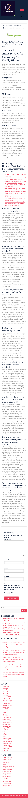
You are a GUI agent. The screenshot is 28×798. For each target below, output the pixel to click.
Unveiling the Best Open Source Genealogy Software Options (11, 633)
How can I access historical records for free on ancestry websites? (15, 178)
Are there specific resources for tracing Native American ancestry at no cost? (15, 193)
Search (3, 608)
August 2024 (6, 728)
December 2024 (7, 721)
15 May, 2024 (8, 28)
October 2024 (6, 724)
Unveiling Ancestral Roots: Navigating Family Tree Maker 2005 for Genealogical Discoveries (14, 645)
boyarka (5, 657)
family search (6, 763)
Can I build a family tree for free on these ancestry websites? (15, 189)
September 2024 (7, 726)
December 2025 (7, 700)
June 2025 (5, 710)
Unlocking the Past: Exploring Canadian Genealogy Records (14, 674)
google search (7, 775)
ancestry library (7, 759)
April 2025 (5, 714)
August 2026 (6, 686)
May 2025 (5, 712)
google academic (7, 769)
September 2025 (7, 705)
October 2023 (6, 745)
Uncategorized (20, 28)
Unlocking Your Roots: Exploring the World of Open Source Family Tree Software (13, 659)
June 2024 (5, 731)
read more (6, 650)
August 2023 (6, 748)
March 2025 (6, 716)
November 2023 (7, 743)
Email (6, 568)
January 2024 (6, 740)
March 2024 (6, 736)
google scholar (7, 773)
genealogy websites (8, 766)
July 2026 (5, 688)
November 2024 (7, 723)
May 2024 (5, 733)
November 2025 (7, 702)
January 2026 (6, 698)
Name (6, 560)
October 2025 (6, 704)
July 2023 (5, 750)
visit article (6, 643)
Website (6, 576)
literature (5, 778)
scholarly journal (7, 785)
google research (7, 771)
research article (7, 780)
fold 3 (4, 764)
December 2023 (7, 742)
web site (5, 665)
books (4, 761)
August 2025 (6, 707)
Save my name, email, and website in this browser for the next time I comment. (13, 587)
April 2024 (5, 735)
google (4, 768)
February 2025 (7, 717)
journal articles (7, 776)
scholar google (7, 782)
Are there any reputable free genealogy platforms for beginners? (15, 182)
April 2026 (5, 693)
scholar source (7, 783)
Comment (7, 539)
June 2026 (5, 690)
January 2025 (6, 719)
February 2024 (7, 738)
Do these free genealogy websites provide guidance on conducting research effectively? (15, 198)
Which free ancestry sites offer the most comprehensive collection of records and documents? (15, 203)
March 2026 (6, 695)
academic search (7, 757)
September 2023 (7, 747)
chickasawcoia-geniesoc (14, 25)
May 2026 (5, 691)
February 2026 (7, 697)
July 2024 (5, 729)
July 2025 (5, 709)
